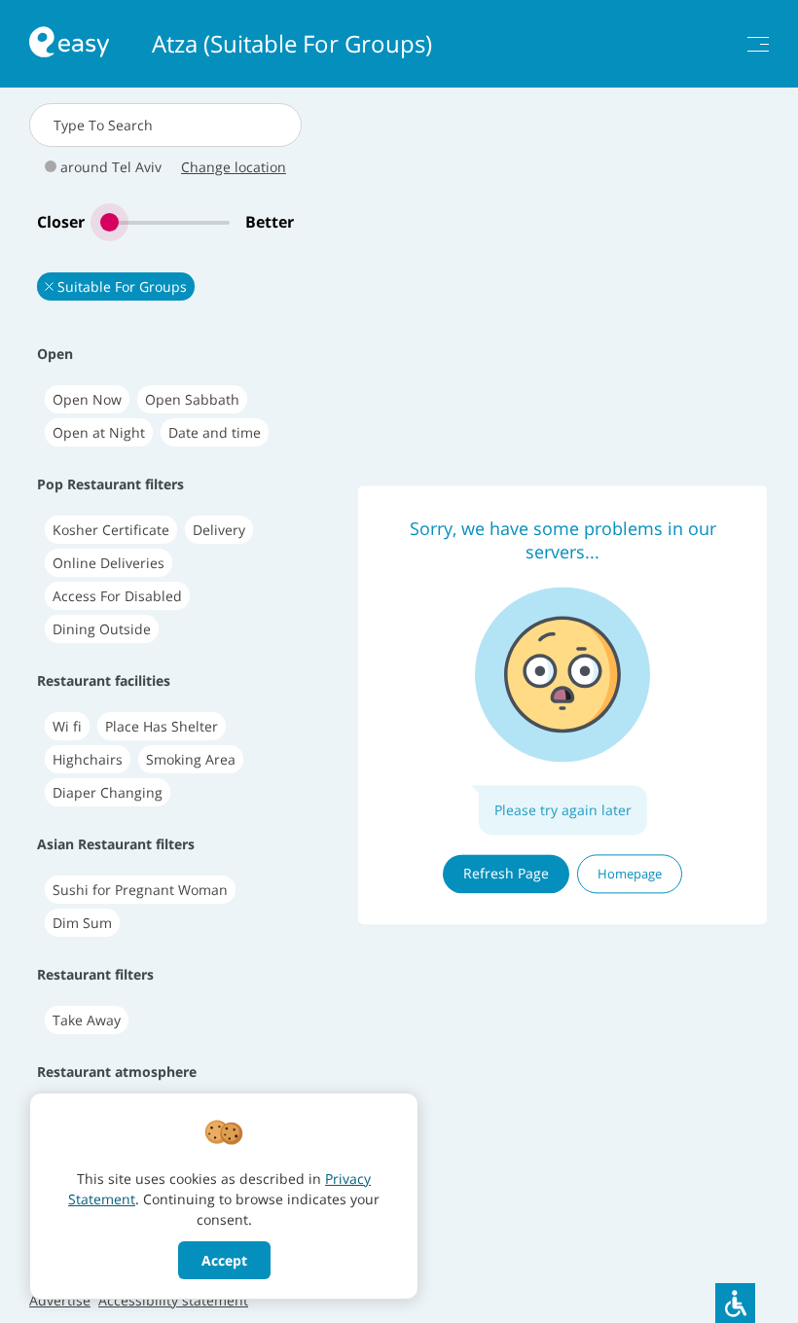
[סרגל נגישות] (735, 1303)
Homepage (630, 873)
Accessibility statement (173, 1300)
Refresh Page (506, 873)
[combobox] (165, 125)
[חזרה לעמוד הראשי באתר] (69, 44)
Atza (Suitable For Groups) (292, 43)
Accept (224, 1260)
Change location (233, 167)
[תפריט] (758, 44)
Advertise (60, 1300)
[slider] (165, 222)
